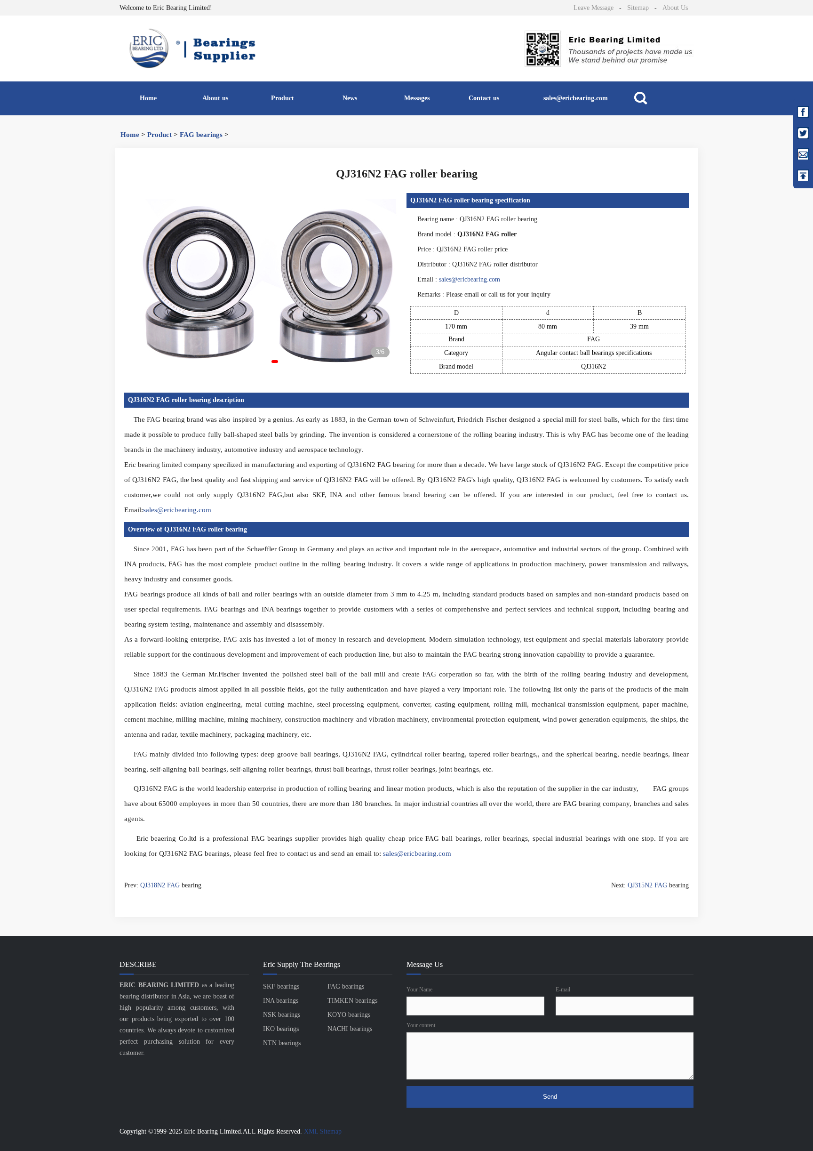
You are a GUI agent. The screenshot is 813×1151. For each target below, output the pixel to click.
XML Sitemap (323, 1131)
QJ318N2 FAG (160, 885)
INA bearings (280, 1000)
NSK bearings (281, 1014)
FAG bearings (201, 134)
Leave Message (594, 7)
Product (282, 98)
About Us (675, 7)
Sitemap (638, 7)
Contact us (484, 98)
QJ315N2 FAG (647, 885)
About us (215, 98)
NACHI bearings (349, 1028)
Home (148, 98)
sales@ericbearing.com (575, 98)
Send (550, 1096)
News (350, 98)
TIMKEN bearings (352, 1000)
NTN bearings (282, 1042)
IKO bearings (281, 1028)
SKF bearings (281, 986)
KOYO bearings (348, 1014)
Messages (417, 98)
